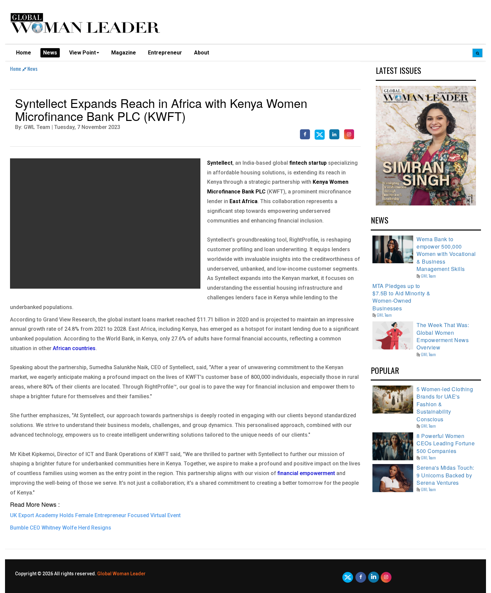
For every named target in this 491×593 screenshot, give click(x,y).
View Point (82, 52)
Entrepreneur (165, 52)
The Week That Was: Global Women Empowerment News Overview (443, 336)
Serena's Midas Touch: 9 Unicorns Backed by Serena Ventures (445, 475)
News (50, 52)
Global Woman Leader (121, 573)
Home (23, 52)
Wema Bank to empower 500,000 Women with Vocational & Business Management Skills (446, 254)
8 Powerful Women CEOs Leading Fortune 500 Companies (446, 443)
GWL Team (428, 276)
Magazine (123, 52)
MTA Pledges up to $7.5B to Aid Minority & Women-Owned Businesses (401, 297)
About (201, 52)
